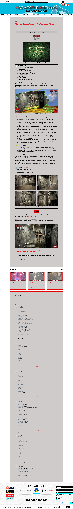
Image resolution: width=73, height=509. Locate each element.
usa (40, 255)
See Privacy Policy (46, 507)
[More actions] (57, 21)
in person (28, 255)
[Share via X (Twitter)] (18, 259)
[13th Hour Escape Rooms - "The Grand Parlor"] (55, 276)
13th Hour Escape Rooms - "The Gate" (17, 283)
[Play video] (36, 101)
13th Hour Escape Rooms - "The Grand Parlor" (54, 283)
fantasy (49, 255)
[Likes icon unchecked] (19, 339)
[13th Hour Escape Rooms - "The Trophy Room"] (36, 276)
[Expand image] (25, 182)
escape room (22, 255)
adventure (44, 255)
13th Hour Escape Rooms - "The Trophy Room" (36, 283)
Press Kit (31, 498)
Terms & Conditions (44, 498)
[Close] (71, 507)
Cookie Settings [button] (56, 507)
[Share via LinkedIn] (21, 259)
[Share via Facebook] (15, 259)
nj (52, 255)
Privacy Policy (37, 498)
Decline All (62, 507)
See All (62, 269)
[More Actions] (57, 307)
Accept (68, 507)
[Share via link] (24, 259)
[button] (63, 2)
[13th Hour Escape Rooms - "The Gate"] (18, 276)
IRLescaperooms (34, 255)
